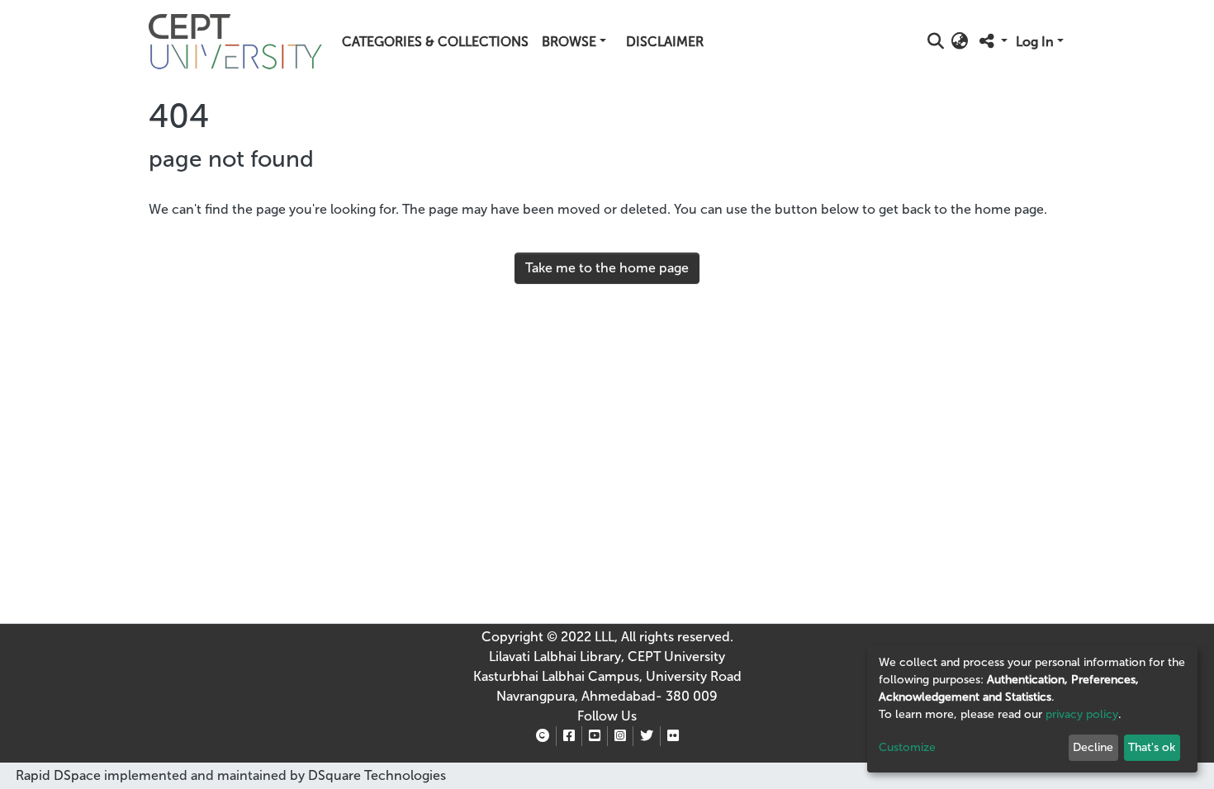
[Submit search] (936, 42)
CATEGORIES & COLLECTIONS (435, 42)
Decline (1093, 747)
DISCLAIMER (665, 42)
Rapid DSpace (58, 775)
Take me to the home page (607, 268)
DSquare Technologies (375, 775)
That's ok (1151, 747)
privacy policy (1082, 714)
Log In (1035, 42)
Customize (907, 747)
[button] (960, 42)
